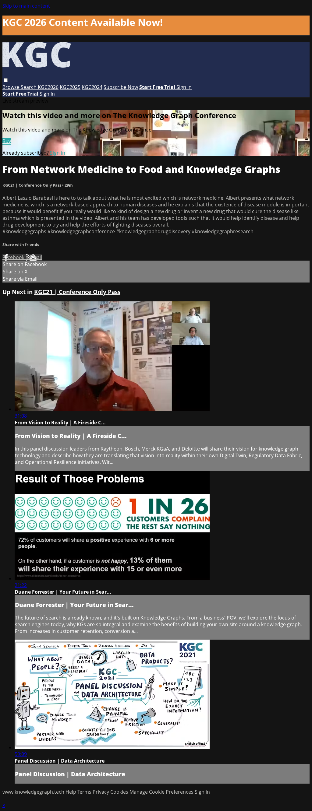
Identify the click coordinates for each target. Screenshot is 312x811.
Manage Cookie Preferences (162, 791)
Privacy (101, 791)
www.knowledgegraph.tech (33, 791)
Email (36, 257)
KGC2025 (70, 87)
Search (29, 87)
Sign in (184, 87)
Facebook (14, 257)
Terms (85, 791)
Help (71, 791)
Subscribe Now (121, 87)
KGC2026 (48, 87)
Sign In (47, 93)
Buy (6, 141)
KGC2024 (92, 87)
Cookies (119, 791)
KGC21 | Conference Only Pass (32, 185)
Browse (11, 87)
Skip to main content (26, 5)
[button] (6, 80)
